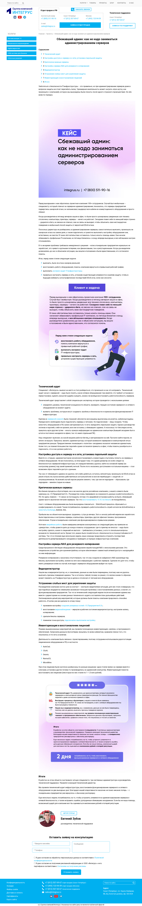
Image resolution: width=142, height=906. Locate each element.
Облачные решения (15, 58)
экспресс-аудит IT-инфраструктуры (67, 271)
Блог (112, 3)
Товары (92, 3)
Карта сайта (12, 899)
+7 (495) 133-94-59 (53, 886)
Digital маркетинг (14, 48)
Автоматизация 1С (15, 38)
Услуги (83, 3)
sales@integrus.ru (48, 26)
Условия (10, 886)
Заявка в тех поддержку (122, 26)
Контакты (121, 3)
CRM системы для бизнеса (17, 53)
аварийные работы (54, 525)
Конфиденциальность (16, 883)
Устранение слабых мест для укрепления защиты (64, 74)
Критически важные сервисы (56, 62)
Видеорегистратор (51, 70)
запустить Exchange (47, 510)
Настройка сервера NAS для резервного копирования (66, 66)
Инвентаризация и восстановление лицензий (62, 78)
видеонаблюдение (63, 609)
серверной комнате (55, 419)
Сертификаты (12, 896)
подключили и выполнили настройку (80, 620)
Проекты (103, 3)
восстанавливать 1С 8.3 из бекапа (96, 500)
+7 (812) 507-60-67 (117, 20)
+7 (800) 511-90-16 (48, 18)
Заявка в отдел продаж (80, 25)
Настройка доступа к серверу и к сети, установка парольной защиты (72, 58)
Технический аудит (51, 54)
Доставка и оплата (15, 893)
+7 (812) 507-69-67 (53, 882)
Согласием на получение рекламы (71, 866)
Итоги (46, 82)
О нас (131, 3)
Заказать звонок (82, 9)
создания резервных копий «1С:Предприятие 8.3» (82, 606)
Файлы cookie (12, 889)
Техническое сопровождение (18, 43)
